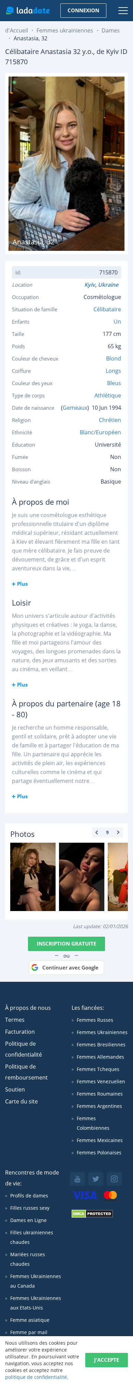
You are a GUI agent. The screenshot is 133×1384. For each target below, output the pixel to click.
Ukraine (109, 284)
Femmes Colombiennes (93, 1123)
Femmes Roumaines (100, 1093)
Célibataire (107, 309)
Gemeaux (75, 407)
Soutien (15, 1089)
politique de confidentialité (36, 1377)
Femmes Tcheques (98, 1069)
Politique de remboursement (26, 1072)
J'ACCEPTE (106, 1359)
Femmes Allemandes (100, 1057)
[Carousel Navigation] (107, 832)
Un (117, 321)
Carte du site (21, 1101)
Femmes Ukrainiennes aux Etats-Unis (35, 1303)
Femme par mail (28, 1332)
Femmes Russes (95, 1020)
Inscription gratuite (66, 943)
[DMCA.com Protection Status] (92, 1216)
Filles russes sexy (29, 1208)
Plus (22, 583)
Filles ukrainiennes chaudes (31, 1237)
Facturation (20, 1031)
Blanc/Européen (100, 432)
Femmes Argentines (99, 1106)
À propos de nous (28, 1008)
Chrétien (110, 420)
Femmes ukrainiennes (64, 30)
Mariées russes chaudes (27, 1259)
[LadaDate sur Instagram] (114, 1179)
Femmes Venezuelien (101, 1081)
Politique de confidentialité (23, 1049)
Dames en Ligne (28, 1220)
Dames (111, 30)
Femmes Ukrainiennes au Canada (35, 1281)
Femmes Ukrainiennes (102, 1032)
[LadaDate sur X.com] (95, 1179)
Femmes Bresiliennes (101, 1044)
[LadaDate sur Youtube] (77, 1179)
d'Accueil (16, 30)
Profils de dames (29, 1195)
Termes (15, 1019)
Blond (113, 358)
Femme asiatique (29, 1320)
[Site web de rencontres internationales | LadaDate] (27, 10)
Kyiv (89, 284)
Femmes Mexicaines (100, 1140)
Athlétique (107, 395)
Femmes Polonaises (99, 1152)
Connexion (83, 10)
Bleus (114, 383)
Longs (113, 371)
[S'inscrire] (33, 877)
